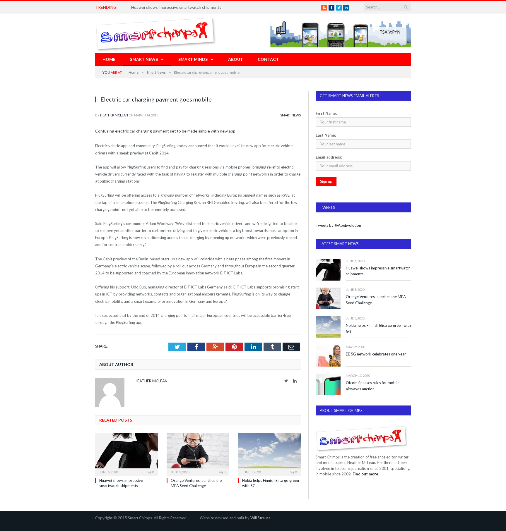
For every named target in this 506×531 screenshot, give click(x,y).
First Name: (326, 113)
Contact (268, 59)
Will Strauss (260, 517)
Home (108, 59)
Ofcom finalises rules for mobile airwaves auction (372, 385)
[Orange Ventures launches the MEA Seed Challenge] (198, 453)
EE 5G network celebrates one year (376, 354)
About (235, 59)
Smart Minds (193, 59)
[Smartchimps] (155, 33)
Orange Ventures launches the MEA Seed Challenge (376, 299)
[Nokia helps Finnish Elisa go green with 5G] (269, 453)
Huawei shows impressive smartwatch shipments (176, 7)
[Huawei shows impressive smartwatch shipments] (126, 453)
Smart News (144, 59)
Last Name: (326, 135)
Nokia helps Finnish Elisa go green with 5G (378, 328)
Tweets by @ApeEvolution (338, 225)
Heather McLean (114, 115)
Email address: (329, 157)
